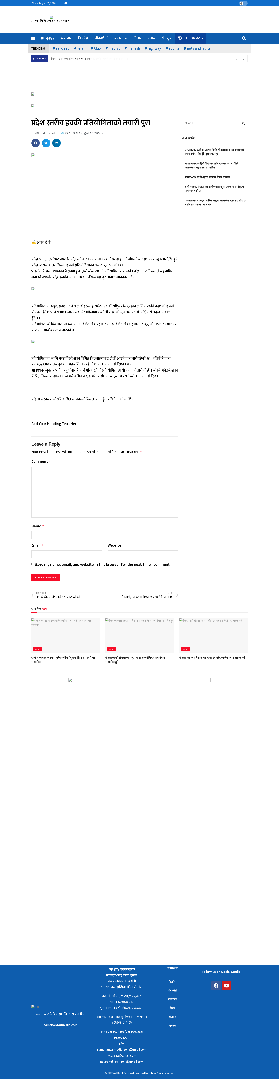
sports (174, 48)
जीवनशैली (101, 38)
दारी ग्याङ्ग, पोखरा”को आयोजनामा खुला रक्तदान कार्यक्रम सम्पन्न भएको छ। (214, 189)
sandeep (63, 48)
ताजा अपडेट (192, 38)
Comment (41, 462)
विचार (137, 38)
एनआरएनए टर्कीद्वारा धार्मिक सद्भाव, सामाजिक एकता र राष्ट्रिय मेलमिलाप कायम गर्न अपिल (215, 202)
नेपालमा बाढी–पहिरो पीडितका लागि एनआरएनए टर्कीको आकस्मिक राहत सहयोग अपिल (211, 165)
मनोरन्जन (120, 38)
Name (37, 526)
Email (37, 546)
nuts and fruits (198, 48)
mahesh (134, 48)
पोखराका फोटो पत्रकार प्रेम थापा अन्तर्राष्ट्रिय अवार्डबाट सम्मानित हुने (135, 659)
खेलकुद (167, 38)
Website (114, 546)
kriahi (81, 48)
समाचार (66, 38)
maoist (114, 48)
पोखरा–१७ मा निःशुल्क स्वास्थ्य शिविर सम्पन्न (70, 58)
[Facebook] (216, 985)
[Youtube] (226, 985)
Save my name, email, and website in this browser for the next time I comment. (102, 565)
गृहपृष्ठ (50, 38)
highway (154, 48)
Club (97, 48)
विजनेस (83, 38)
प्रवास (151, 38)
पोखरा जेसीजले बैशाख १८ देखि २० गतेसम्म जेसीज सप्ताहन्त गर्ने (212, 657)
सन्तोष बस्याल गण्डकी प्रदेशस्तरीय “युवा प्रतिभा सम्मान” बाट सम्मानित (63, 659)
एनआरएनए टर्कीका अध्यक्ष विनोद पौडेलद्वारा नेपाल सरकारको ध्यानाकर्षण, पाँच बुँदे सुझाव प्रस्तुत (214, 152)
